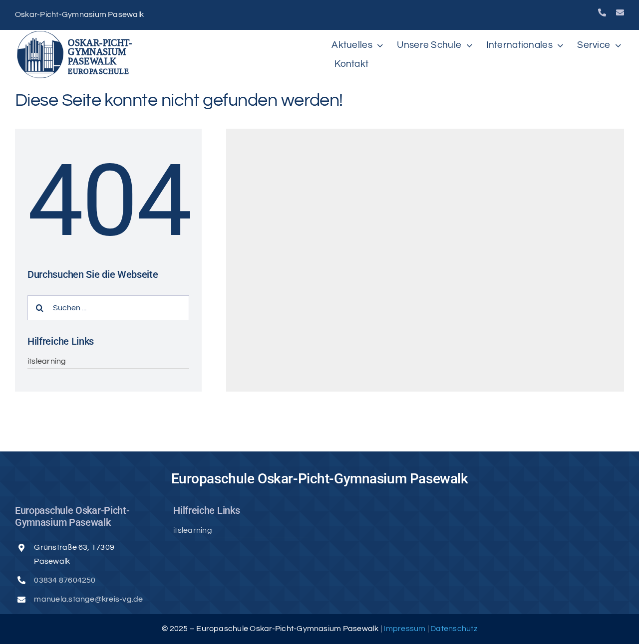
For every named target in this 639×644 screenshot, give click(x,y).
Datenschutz (453, 629)
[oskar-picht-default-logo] (77, 34)
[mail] (620, 12)
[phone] (602, 12)
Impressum (405, 629)
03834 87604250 (64, 580)
